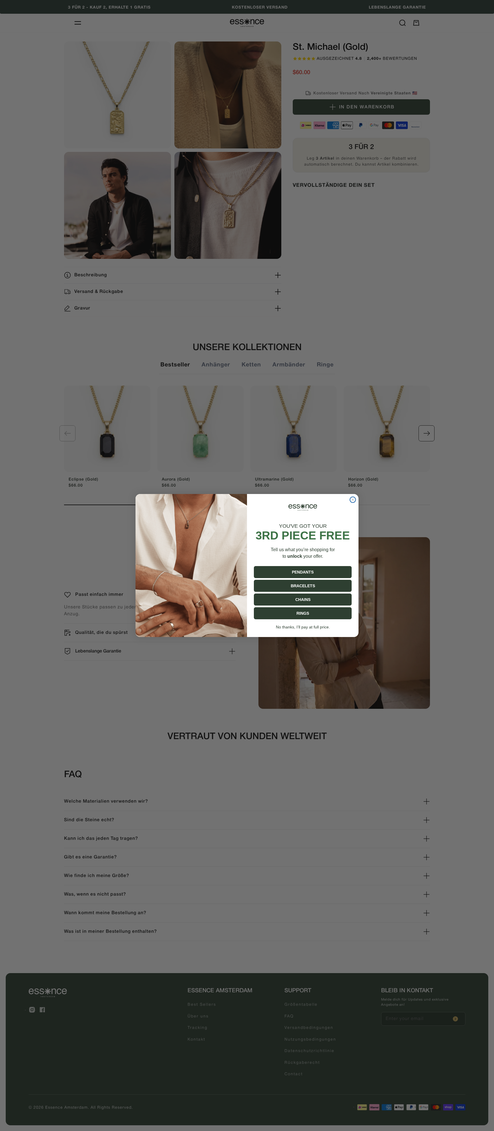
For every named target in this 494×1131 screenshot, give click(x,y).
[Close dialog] (353, 500)
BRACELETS (303, 586)
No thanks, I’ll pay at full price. (303, 627)
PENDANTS (303, 572)
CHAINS (302, 599)
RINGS (302, 613)
